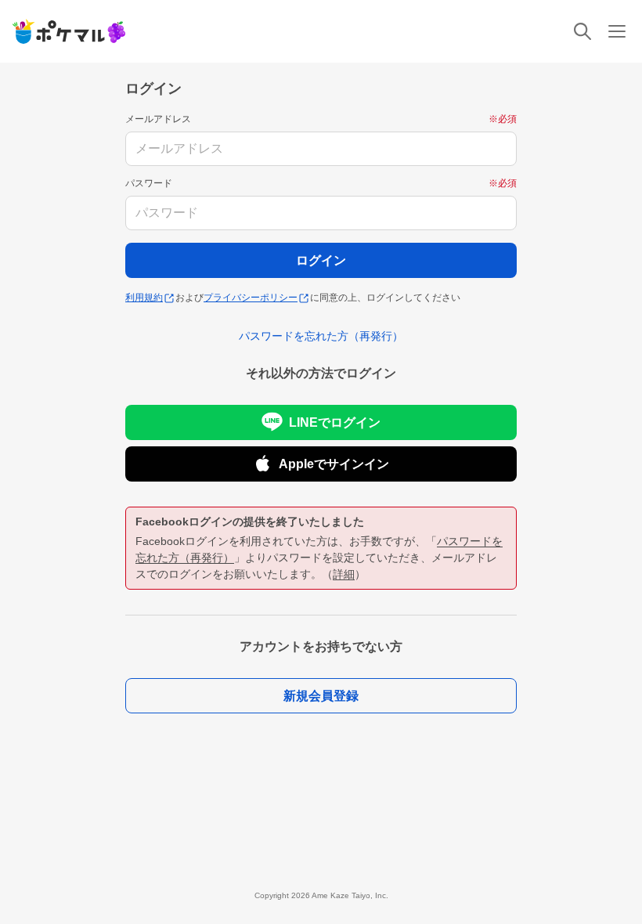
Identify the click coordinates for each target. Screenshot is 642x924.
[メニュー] (616, 31)
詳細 (344, 574)
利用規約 (144, 297)
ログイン (321, 260)
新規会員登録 (321, 695)
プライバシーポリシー (251, 297)
